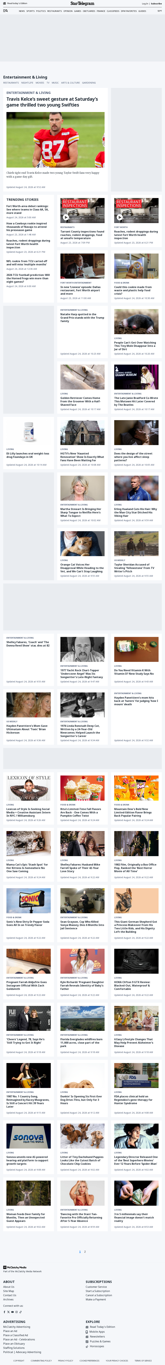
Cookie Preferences (89, 1361)
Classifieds (113, 11)
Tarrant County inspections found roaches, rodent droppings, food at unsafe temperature (82, 235)
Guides (142, 11)
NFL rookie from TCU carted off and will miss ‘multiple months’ (26, 262)
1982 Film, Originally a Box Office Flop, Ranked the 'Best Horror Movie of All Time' (135, 868)
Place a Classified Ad (15, 1335)
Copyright (18, 1361)
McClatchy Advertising (16, 1326)
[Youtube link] (12, 1312)
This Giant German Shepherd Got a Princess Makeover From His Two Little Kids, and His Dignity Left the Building (135, 927)
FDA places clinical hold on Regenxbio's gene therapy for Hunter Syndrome (133, 1100)
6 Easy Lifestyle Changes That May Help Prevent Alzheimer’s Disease (133, 1042)
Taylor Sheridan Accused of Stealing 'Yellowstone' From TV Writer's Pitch (134, 568)
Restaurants (54, 11)
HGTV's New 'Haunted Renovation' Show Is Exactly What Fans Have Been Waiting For (82, 457)
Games (77, 11)
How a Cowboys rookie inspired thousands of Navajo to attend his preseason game (26, 227)
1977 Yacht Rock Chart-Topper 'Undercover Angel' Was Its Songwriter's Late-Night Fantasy (81, 673)
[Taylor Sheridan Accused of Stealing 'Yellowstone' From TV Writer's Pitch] (136, 543)
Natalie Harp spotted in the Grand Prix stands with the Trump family (82, 317)
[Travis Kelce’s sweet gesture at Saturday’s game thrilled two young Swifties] (55, 140)
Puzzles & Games (100, 1341)
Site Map (8, 1291)
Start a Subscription (98, 1291)
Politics (41, 11)
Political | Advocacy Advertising (22, 1352)
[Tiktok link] (20, 1312)
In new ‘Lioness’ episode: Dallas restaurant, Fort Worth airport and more (80, 290)
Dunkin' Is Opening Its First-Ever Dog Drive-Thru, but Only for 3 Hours (81, 1100)
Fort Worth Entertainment (76, 283)
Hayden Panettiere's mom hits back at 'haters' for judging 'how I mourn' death (136, 701)
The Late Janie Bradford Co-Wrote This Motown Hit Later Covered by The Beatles (136, 401)
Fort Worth (121, 227)
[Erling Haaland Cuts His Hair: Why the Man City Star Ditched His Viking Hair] (136, 488)
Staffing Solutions (14, 1348)
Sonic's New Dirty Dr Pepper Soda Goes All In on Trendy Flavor (27, 923)
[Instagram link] (16, 1312)
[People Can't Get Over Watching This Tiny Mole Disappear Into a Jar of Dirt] (136, 321)
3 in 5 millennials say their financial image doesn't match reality (134, 1217)
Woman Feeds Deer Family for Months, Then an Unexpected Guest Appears (25, 1217)
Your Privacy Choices (117, 1361)
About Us (8, 1287)
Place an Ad (10, 1331)
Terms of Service (143, 1361)
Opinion (68, 11)
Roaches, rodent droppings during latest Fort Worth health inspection (28, 244)
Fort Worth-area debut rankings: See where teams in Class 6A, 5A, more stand (27, 209)
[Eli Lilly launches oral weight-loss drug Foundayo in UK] (28, 432)
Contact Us (9, 1295)
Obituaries (89, 11)
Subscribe (156, 4)
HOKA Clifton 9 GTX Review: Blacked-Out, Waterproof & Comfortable (132, 985)
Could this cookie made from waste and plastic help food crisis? (133, 290)
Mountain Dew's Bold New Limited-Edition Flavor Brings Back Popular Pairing (133, 812)
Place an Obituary (14, 1343)
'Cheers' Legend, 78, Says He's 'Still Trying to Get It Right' (25, 1040)
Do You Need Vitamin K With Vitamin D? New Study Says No (134, 671)
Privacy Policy (65, 1361)
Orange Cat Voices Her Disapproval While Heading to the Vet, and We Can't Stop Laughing (82, 568)
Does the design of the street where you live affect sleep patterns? (133, 457)
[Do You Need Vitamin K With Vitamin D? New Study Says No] (136, 649)
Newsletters (97, 1336)
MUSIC (55, 82)
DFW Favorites (129, 11)
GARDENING (89, 82)
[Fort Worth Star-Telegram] (82, 4)
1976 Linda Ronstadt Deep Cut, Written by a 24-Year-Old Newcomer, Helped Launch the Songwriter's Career (80, 731)
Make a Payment (96, 1299)
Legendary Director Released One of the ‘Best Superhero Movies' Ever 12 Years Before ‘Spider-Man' (136, 1160)
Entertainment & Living (28, 92)
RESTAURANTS (11, 82)
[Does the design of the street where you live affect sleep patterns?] (136, 432)
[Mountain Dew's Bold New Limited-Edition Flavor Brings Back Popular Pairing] (136, 788)
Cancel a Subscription (99, 1295)
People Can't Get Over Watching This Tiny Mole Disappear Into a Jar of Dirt (135, 346)
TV (48, 82)
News (22, 11)
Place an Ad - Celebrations (19, 1339)
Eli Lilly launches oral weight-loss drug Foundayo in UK (27, 455)
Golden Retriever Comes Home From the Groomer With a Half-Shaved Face (80, 401)
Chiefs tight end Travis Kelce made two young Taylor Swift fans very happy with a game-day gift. (52, 174)
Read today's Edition (17, 3)
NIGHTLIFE (27, 82)
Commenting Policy (41, 1361)
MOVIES (40, 82)
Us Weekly (119, 560)
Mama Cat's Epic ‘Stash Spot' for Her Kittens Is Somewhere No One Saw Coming (27, 868)
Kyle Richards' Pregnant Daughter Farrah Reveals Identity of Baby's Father (82, 985)
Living (118, 338)
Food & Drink (121, 283)
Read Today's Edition (102, 1327)
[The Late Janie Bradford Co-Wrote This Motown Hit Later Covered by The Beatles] (136, 377)
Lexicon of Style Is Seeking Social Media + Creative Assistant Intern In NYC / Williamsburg (28, 812)
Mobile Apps (97, 1331)
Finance (101, 11)
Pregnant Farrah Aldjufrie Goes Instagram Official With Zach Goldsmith (26, 985)
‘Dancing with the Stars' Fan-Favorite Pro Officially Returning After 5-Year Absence (81, 1217)
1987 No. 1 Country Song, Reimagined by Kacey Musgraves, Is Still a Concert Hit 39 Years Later (27, 1101)
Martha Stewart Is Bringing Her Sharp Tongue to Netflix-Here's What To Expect (80, 512)
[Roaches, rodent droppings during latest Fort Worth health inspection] (136, 210)
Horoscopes (97, 1346)
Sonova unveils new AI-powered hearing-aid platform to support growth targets (27, 1160)
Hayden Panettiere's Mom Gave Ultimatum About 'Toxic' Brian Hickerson (27, 729)
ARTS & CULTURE (70, 82)
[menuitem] (5, 10)
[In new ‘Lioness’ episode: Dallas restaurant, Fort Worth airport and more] (82, 266)
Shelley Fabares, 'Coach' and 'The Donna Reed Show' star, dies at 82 (27, 643)
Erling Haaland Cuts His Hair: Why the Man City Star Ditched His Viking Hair (135, 512)
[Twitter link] (8, 1312)
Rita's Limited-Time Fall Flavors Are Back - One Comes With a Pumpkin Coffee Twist (80, 812)
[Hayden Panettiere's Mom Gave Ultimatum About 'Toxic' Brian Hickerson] (28, 704)
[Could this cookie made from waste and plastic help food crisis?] (136, 266)
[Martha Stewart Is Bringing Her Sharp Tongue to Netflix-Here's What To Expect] (82, 488)
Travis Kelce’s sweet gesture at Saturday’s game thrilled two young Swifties (52, 102)
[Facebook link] (4, 1312)
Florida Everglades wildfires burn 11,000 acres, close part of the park (81, 1042)
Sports (30, 11)
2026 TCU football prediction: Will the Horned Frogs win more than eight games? (28, 278)
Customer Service (96, 1287)
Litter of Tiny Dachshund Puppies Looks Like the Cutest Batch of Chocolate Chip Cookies (81, 1160)
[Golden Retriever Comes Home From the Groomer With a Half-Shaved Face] (82, 377)
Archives (8, 1299)
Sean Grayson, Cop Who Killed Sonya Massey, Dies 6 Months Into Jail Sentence (82, 925)
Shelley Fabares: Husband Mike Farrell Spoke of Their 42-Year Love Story (80, 868)
